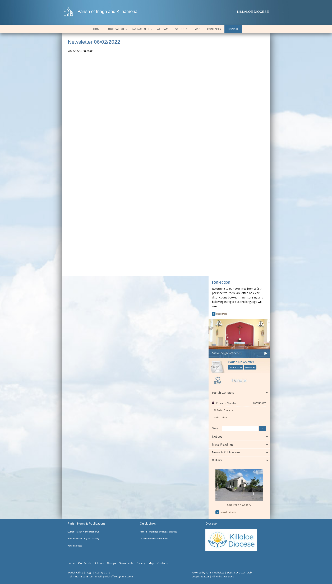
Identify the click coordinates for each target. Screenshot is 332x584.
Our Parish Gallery (239, 505)
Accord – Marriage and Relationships (158, 532)
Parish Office (220, 417)
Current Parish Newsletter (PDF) (83, 532)
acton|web (245, 572)
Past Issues (250, 367)
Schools (181, 29)
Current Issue (235, 367)
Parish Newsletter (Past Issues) (83, 539)
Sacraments (140, 29)
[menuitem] (97, 29)
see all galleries (228, 512)
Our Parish (116, 29)
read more (221, 313)
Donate (233, 29)
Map (197, 29)
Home (97, 29)
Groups (111, 563)
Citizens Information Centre (154, 539)
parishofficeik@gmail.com (118, 576)
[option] (239, 488)
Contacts (214, 29)
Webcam (162, 29)
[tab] (239, 393)
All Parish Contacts (223, 410)
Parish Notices (74, 546)
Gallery (141, 563)
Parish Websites (215, 572)
